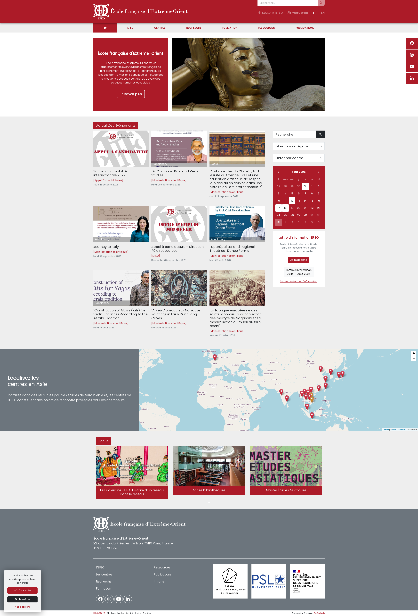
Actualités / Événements (115, 125)
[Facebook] (412, 43)
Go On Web (319, 613)
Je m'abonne (298, 260)
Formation (229, 28)
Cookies (147, 613)
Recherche (193, 28)
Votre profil (299, 13)
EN (323, 13)
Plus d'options (22, 606)
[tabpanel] (132, 473)
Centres (160, 28)
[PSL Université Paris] (268, 581)
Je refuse (24, 599)
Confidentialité (133, 613)
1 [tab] (209, 502)
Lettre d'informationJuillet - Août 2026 (299, 272)
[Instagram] (412, 55)
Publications (305, 28)
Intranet (159, 581)
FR (314, 13)
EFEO (130, 28)
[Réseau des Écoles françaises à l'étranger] (230, 581)
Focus (103, 441)
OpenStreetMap (399, 429)
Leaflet (386, 429)
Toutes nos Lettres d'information (298, 281)
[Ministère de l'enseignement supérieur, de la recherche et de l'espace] (307, 581)
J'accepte (24, 590)
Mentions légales (115, 613)
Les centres (104, 574)
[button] (306, 396)
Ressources (266, 28)
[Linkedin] (412, 78)
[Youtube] (412, 66)
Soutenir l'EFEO (272, 13)
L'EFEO (100, 567)
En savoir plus (131, 94)
